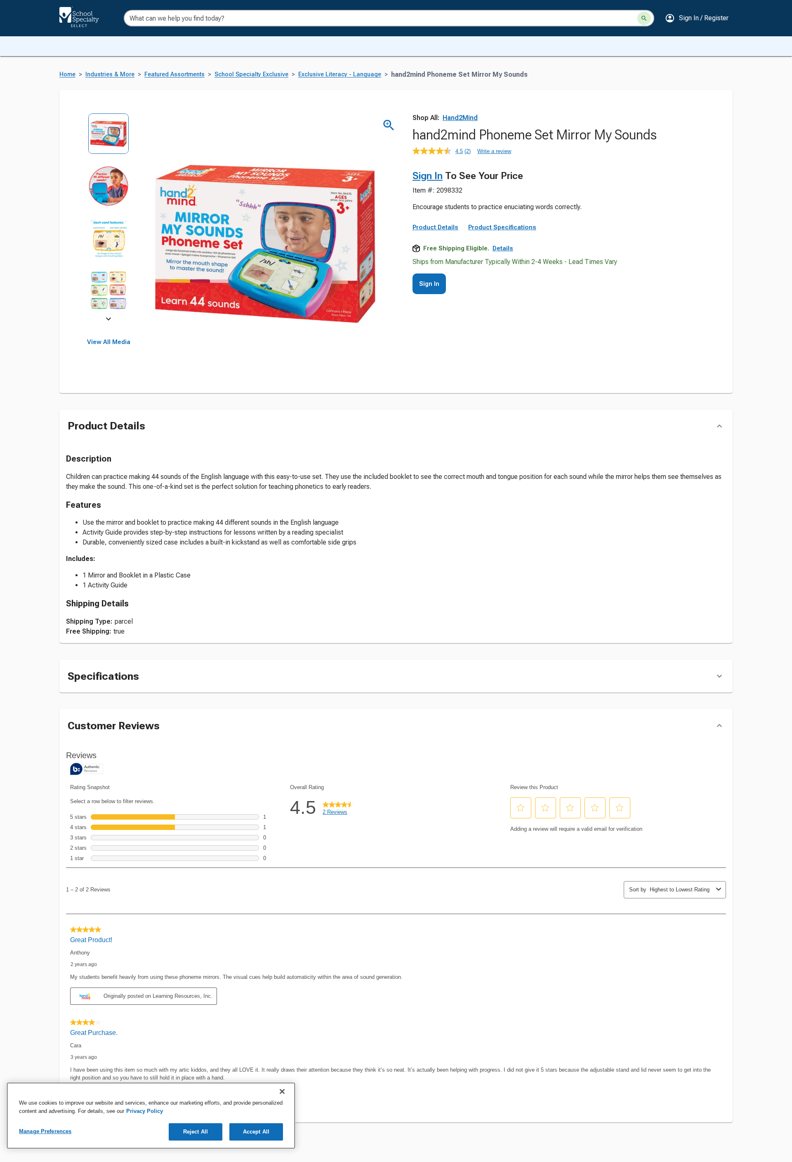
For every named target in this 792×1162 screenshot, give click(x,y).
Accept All (256, 1132)
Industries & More (109, 74)
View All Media (108, 342)
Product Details (435, 227)
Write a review (494, 151)
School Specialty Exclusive (251, 74)
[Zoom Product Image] (389, 125)
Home (67, 74)
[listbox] (108, 217)
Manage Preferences (45, 1131)
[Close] (282, 1091)
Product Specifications (502, 227)
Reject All (195, 1132)
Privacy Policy (144, 1111)
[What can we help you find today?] (644, 18)
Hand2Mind (460, 118)
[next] (108, 320)
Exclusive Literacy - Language (339, 74)
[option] (108, 139)
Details (503, 248)
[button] (696, 18)
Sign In (427, 175)
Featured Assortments (174, 74)
